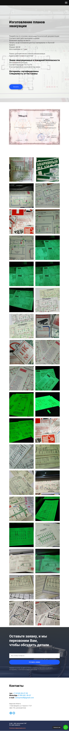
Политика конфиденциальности (17, 728)
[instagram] (14, 713)
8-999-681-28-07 (24, 695)
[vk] (11, 713)
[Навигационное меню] (66, 3)
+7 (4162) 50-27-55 (20, 693)
